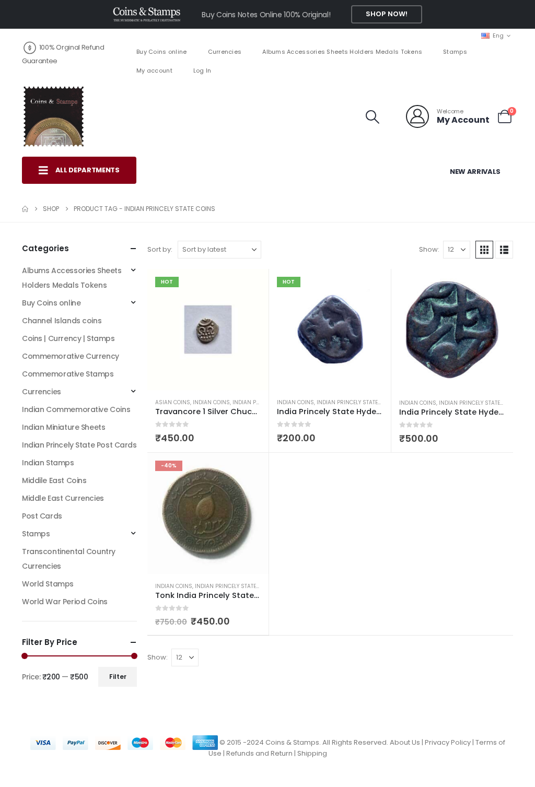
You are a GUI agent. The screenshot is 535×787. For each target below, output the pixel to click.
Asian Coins (172, 402)
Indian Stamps (48, 462)
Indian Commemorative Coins (76, 409)
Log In (202, 70)
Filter (117, 676)
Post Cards (42, 516)
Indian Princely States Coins (358, 402)
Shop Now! (387, 13)
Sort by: (159, 249)
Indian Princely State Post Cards (79, 445)
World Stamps (48, 584)
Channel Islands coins (61, 320)
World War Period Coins (65, 601)
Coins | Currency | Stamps (68, 338)
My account (154, 70)
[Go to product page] (452, 330)
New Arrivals (475, 172)
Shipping (312, 753)
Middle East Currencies (63, 498)
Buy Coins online (161, 52)
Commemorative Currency (70, 356)
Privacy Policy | (450, 742)
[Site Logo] (53, 116)
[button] (373, 117)
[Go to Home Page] (25, 209)
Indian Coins (211, 402)
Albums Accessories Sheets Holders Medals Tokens (342, 52)
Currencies (225, 52)
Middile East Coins (54, 480)
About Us (405, 742)
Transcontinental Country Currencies (68, 558)
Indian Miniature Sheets (63, 427)
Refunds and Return (259, 753)
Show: (429, 249)
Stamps (455, 52)
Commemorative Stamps (68, 374)
